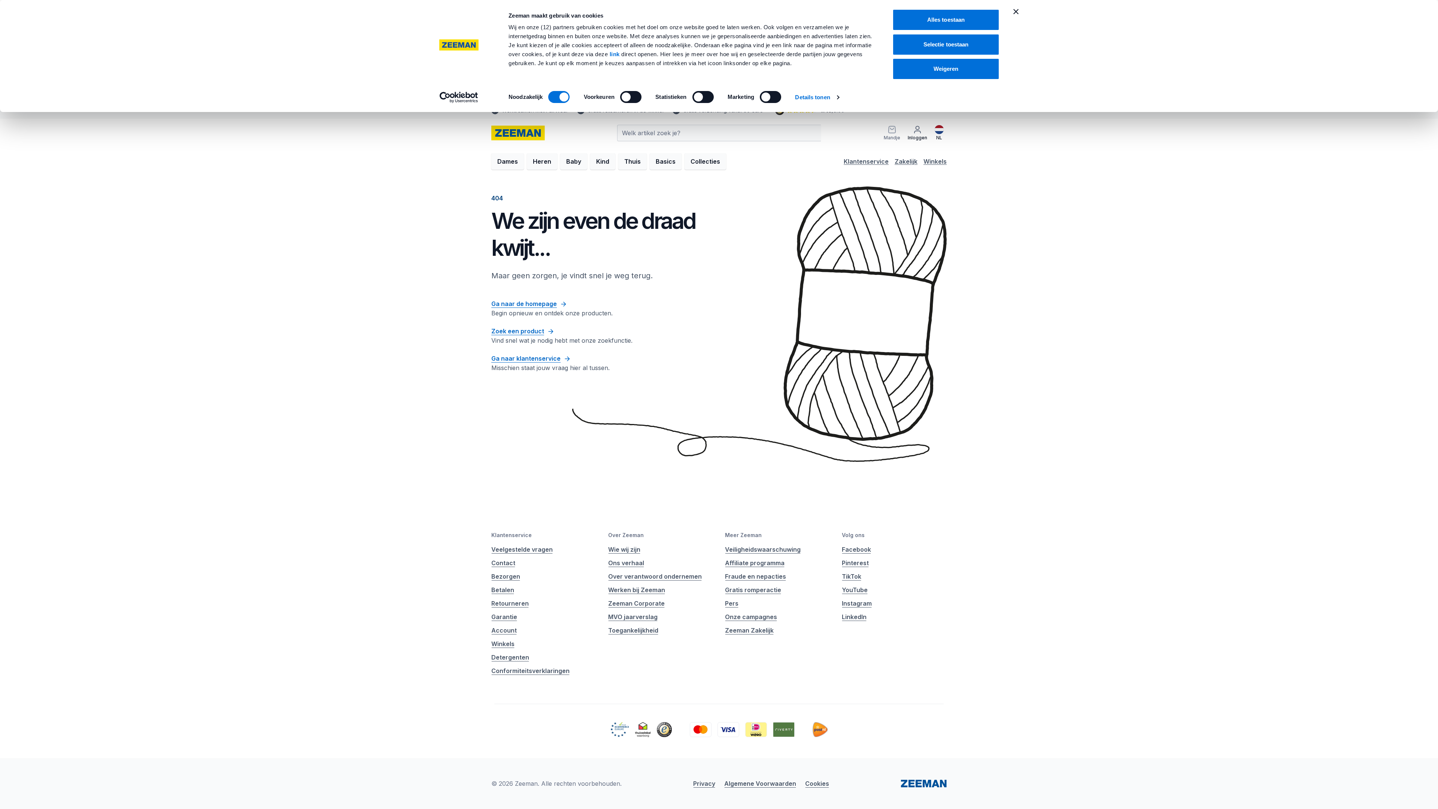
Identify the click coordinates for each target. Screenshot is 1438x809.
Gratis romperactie (753, 590)
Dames (507, 161)
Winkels (935, 161)
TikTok (851, 576)
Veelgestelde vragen (522, 549)
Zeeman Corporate (636, 603)
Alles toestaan (946, 19)
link (616, 54)
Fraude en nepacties (755, 576)
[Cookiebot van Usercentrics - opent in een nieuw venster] (459, 97)
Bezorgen (505, 576)
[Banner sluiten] (1016, 11)
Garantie (504, 617)
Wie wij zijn (624, 549)
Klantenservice (866, 161)
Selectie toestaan (946, 44)
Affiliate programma (755, 563)
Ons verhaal (626, 563)
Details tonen (812, 97)
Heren (542, 161)
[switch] (630, 97)
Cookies (817, 783)
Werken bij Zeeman (636, 590)
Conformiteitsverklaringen (530, 671)
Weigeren (946, 69)
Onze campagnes (751, 617)
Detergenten (510, 657)
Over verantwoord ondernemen (655, 576)
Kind (602, 161)
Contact (503, 563)
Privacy (704, 783)
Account (504, 630)
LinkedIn (854, 617)
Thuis (632, 161)
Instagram (857, 603)
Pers (731, 603)
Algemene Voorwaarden (760, 783)
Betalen (502, 590)
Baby (573, 161)
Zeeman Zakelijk (749, 630)
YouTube (855, 590)
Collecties (705, 161)
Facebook (856, 549)
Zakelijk (906, 161)
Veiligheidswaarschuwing (763, 549)
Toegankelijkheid (633, 630)
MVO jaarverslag (633, 617)
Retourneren (510, 603)
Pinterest (855, 563)
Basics (666, 161)
